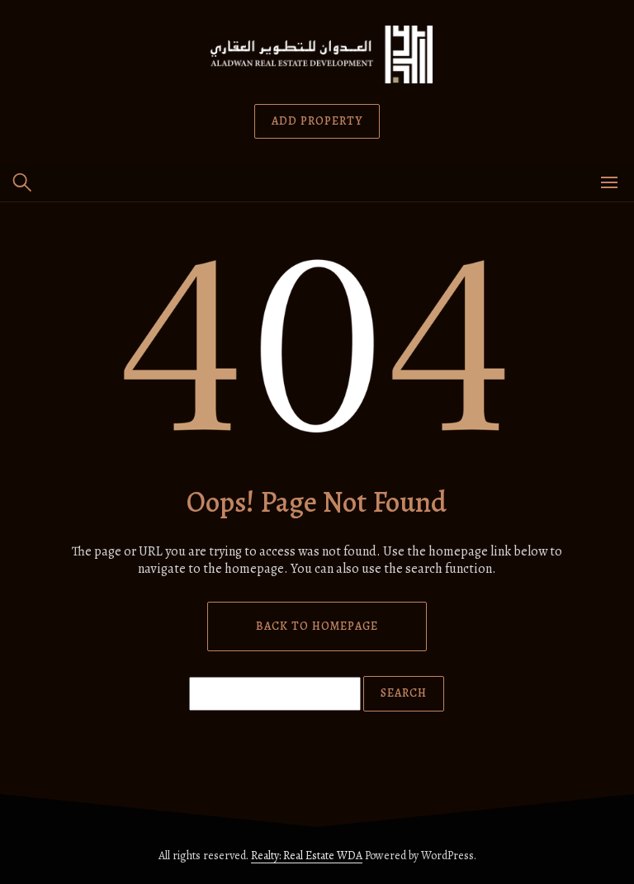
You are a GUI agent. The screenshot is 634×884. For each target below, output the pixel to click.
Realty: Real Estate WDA (306, 855)
